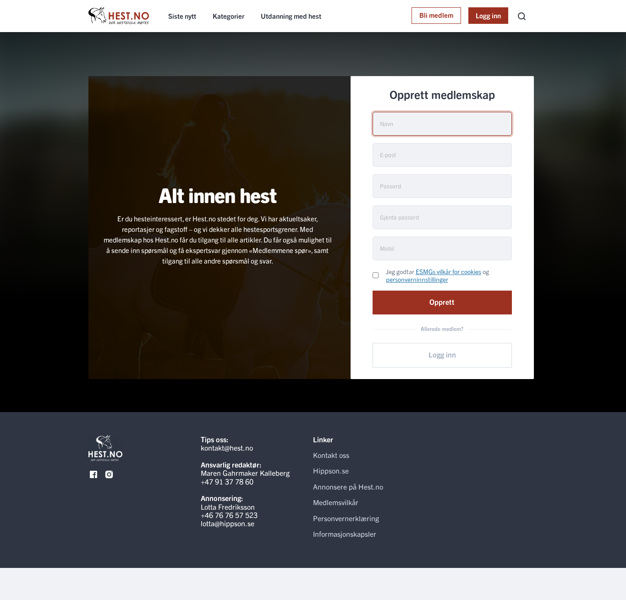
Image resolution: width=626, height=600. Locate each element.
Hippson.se (331, 470)
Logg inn (488, 15)
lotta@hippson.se (227, 523)
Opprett (442, 301)
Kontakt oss (331, 455)
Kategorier (228, 15)
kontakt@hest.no (227, 447)
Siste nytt (182, 15)
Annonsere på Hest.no (348, 486)
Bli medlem (436, 15)
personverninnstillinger (417, 279)
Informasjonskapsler (344, 533)
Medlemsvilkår (335, 502)
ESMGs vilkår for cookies (448, 271)
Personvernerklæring (346, 518)
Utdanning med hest (291, 15)
